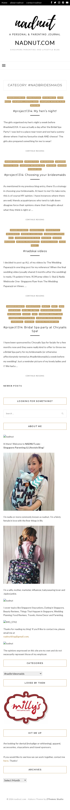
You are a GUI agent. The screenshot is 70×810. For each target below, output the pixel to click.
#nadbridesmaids (16, 98)
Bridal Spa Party (30, 310)
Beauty (45, 306)
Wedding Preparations (28, 242)
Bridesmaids (49, 98)
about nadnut (16, 3)
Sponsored (17, 322)
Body (54, 306)
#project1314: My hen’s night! (35, 111)
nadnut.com (35, 42)
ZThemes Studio (55, 799)
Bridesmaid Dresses (51, 310)
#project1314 (33, 98)
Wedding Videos (49, 242)
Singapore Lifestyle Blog (25, 101)
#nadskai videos (35, 251)
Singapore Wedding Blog (52, 101)
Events (26, 314)
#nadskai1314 (36, 230)
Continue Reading (35, 151)
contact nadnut (34, 3)
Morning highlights (32, 234)
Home (4, 3)
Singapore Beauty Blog (51, 314)
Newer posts (12, 386)
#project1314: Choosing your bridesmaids (35, 174)
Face (35, 314)
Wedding (35, 105)
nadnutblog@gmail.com (16, 636)
